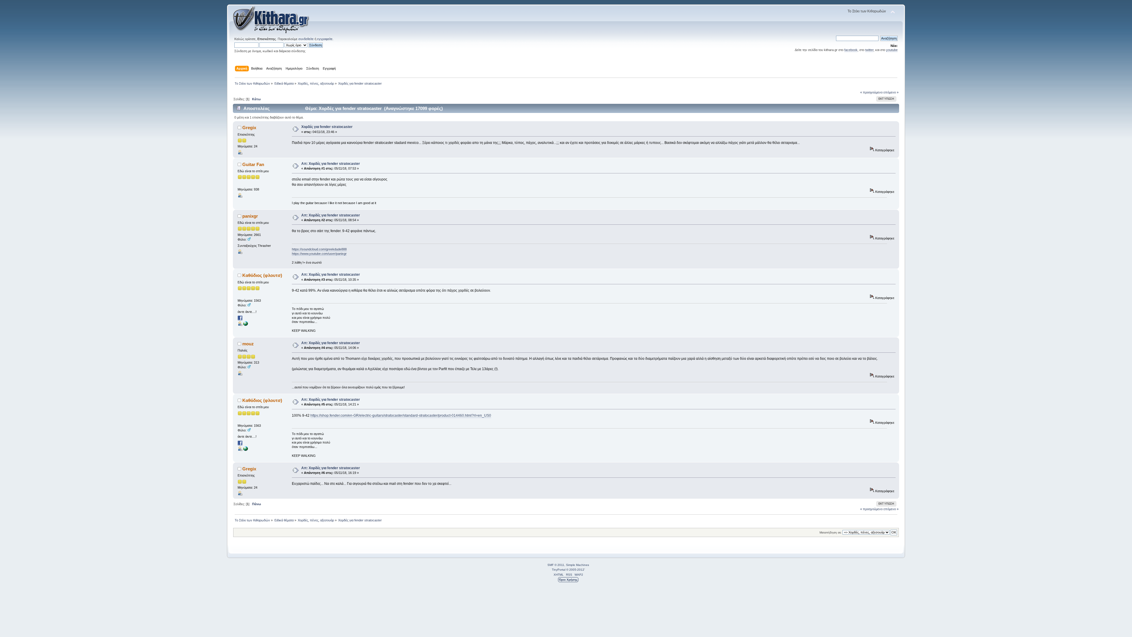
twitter (869, 50)
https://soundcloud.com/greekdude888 (319, 249)
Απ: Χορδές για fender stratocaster (330, 164)
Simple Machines (577, 565)
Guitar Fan (253, 164)
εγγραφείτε (325, 39)
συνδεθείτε (306, 39)
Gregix (249, 127)
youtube (892, 50)
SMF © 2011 (555, 565)
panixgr (250, 216)
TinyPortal (558, 569)
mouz (248, 343)
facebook (851, 50)
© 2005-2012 (575, 569)
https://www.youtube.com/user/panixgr (319, 253)
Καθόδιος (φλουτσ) (262, 275)
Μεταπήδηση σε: (831, 532)
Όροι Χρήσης (568, 579)
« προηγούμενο (871, 92)
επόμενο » (891, 92)
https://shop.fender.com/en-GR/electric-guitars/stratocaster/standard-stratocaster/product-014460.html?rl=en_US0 (400, 415)
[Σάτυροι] (245, 324)
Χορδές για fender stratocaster (327, 127)
